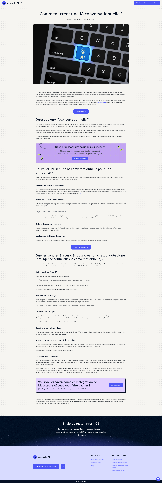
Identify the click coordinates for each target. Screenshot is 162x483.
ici (80, 194)
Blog (92, 466)
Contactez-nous (81, 111)
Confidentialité (117, 459)
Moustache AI (91, 19)
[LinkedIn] (63, 466)
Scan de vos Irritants (97, 459)
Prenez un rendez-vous (81, 247)
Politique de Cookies (118, 471)
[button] (22, 3)
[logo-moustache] (10, 3)
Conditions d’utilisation (119, 463)
